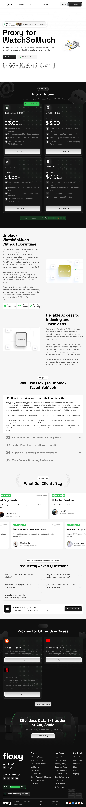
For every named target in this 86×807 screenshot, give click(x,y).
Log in (63, 4)
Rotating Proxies (37, 780)
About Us (77, 757)
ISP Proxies (35, 770)
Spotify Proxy (60, 763)
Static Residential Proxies (41, 777)
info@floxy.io (12, 768)
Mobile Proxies (36, 767)
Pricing (45, 4)
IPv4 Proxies (35, 784)
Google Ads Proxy (62, 777)
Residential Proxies (38, 760)
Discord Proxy (60, 760)
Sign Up (76, 774)
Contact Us (77, 760)
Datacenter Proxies (38, 763)
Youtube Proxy (61, 784)
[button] (21, 4)
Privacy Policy (55, 802)
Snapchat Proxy (61, 770)
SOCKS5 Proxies (37, 774)
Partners (76, 763)
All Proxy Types (37, 757)
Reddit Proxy (60, 757)
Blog (75, 767)
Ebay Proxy (59, 780)
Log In (75, 770)
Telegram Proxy (61, 767)
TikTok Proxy (60, 787)
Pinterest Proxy (61, 774)
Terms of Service (40, 802)
